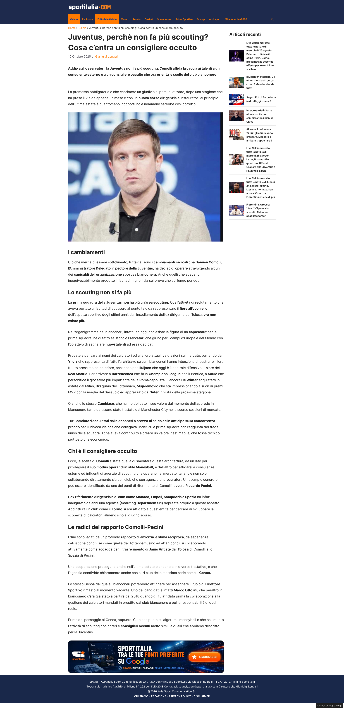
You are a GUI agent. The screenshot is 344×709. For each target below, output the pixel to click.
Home (72, 28)
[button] (272, 19)
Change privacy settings (329, 705)
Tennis (136, 19)
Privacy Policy (180, 696)
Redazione (158, 696)
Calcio (74, 19)
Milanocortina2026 (236, 19)
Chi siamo (141, 696)
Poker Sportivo (184, 19)
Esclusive (87, 19)
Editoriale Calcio (107, 19)
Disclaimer (202, 696)
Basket (149, 19)
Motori (124, 19)
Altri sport (215, 19)
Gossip (201, 19)
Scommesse (164, 19)
